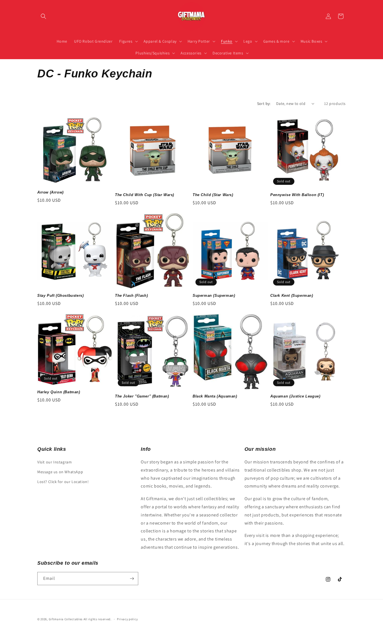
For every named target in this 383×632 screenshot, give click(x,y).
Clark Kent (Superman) (291, 295)
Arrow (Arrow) (50, 192)
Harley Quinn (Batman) (58, 392)
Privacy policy (127, 619)
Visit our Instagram (54, 462)
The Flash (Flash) (131, 295)
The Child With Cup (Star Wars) (144, 195)
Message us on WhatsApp (60, 471)
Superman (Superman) (214, 295)
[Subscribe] (132, 578)
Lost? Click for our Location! (63, 481)
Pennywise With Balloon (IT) (297, 195)
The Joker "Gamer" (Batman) (142, 396)
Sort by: (264, 103)
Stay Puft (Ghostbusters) (60, 295)
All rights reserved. (98, 619)
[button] (43, 16)
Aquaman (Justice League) (295, 396)
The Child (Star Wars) (213, 195)
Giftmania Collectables (66, 619)
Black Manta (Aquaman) (215, 396)
